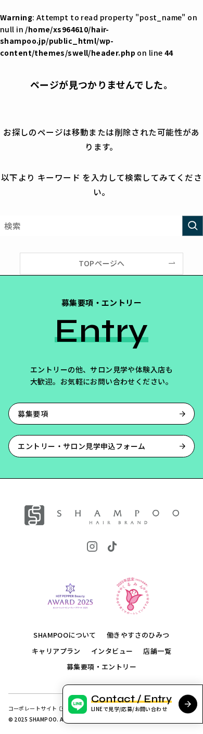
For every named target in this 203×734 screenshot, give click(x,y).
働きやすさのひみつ (138, 635)
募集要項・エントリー (101, 666)
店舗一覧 (157, 651)
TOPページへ (102, 263)
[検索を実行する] (192, 226)
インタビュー (112, 651)
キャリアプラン (56, 651)
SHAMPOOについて (64, 635)
